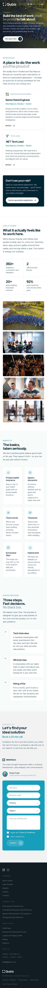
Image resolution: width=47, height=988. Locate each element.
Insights (5, 888)
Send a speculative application (20, 200)
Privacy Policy (22, 980)
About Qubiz (7, 881)
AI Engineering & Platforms (12, 917)
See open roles (11, 39)
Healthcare (6, 928)
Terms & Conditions (27, 833)
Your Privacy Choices (9, 984)
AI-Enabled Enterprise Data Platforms (17, 910)
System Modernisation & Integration (16, 914)
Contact (5, 895)
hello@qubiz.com (9, 962)
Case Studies (7, 884)
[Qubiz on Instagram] (8, 870)
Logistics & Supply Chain (12, 935)
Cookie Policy (34, 980)
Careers (5, 892)
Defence (5, 943)
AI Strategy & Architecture (12, 906)
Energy (5, 939)
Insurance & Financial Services (14, 932)
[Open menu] (42, 4)
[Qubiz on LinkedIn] (3, 870)
